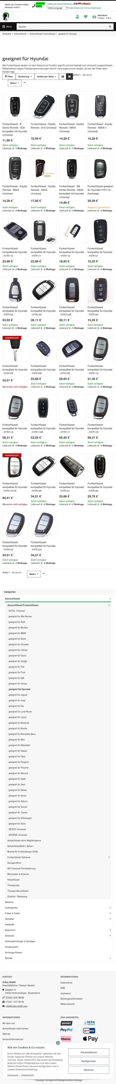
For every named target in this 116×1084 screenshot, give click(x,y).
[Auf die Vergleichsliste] (17, 97)
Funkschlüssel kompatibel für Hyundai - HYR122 (100, 487)
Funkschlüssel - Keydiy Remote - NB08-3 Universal (100, 127)
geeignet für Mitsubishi (19, 745)
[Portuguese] (84, 4)
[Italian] (82, 4)
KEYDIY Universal (17, 829)
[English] (75, 4)
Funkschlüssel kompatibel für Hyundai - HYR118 (100, 428)
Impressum (65, 993)
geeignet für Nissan (18, 750)
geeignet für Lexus (17, 717)
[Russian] (87, 4)
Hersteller (9, 918)
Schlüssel (9, 935)
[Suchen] (110, 26)
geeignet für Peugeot (19, 761)
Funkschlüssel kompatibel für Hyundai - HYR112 (71, 252)
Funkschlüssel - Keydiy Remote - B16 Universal (43, 125)
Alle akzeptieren (89, 1052)
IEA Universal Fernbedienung (21, 868)
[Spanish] (89, 4)
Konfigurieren (89, 1061)
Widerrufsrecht (67, 1003)
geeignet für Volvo (17, 823)
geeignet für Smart (17, 795)
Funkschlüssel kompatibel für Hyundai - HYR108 (43, 369)
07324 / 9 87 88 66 (15, 997)
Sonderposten (11, 946)
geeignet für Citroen (18, 649)
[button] (77, 17)
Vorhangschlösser (13, 952)
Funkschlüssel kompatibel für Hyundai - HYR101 (100, 252)
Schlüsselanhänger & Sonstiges (20, 941)
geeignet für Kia (16, 705)
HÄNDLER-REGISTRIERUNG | (60, 4)
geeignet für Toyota (18, 812)
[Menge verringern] (5, 155)
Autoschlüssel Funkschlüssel (22, 605)
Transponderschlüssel (17, 890)
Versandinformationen (12, 1039)
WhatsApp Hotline (40, 4)
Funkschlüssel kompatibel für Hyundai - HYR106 (14, 369)
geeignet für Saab (17, 778)
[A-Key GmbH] (5, 16)
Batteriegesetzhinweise (71, 998)
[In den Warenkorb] (23, 155)
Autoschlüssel (12, 598)
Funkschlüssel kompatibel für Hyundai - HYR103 (43, 310)
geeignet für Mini (17, 739)
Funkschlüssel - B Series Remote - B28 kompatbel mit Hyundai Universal (14, 129)
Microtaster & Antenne (18, 873)
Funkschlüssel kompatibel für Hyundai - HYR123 (14, 545)
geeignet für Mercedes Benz (22, 733)
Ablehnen (89, 1070)
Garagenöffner (14, 862)
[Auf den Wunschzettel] (25, 97)
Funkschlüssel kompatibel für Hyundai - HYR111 (43, 252)
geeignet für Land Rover (20, 711)
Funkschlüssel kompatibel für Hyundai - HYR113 (100, 369)
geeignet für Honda (18, 683)
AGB (62, 987)
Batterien (9, 902)
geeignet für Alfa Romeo (20, 616)
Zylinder (9, 958)
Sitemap (6, 1033)
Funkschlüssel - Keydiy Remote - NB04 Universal (71, 127)
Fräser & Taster (12, 913)
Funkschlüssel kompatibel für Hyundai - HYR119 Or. (14, 487)
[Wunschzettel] (85, 17)
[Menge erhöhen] (15, 155)
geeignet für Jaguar (18, 694)
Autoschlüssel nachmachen (15, 1028)
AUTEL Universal (17, 610)
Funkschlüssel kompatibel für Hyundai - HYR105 (100, 310)
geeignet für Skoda (18, 789)
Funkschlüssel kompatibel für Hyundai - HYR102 (14, 310)
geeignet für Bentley (18, 627)
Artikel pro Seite (45, 76)
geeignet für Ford (17, 672)
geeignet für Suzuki (18, 806)
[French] (77, 4)
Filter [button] (10, 76)
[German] (79, 4)
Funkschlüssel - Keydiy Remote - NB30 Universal (43, 189)
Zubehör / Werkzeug (17, 896)
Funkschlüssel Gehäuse (18, 857)
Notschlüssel (13, 879)
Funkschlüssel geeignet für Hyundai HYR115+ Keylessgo (100, 189)
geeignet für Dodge (18, 661)
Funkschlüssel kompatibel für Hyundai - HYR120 (43, 487)
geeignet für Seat (17, 784)
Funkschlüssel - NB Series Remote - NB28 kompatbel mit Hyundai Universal (71, 191)
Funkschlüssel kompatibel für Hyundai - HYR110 (14, 252)
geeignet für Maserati (19, 722)
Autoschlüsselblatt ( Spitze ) (20, 845)
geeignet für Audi (17, 621)
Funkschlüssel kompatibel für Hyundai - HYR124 (43, 545)
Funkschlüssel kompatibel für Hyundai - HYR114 (14, 428)
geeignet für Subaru (18, 801)
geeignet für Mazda (18, 728)
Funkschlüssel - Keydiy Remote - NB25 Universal (14, 189)
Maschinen (10, 930)
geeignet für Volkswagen (20, 817)
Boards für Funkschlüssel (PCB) (22, 851)
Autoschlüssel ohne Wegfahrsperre (24, 840)
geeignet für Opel (17, 756)
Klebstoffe (9, 924)
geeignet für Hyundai (19, 689)
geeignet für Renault (18, 773)
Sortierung (23, 76)
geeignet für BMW (17, 633)
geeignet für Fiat (16, 666)
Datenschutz (66, 982)
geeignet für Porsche (19, 767)
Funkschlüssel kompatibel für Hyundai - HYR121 (71, 487)
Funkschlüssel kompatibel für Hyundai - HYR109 (71, 369)
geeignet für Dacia (17, 655)
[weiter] (24, 82)
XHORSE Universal (18, 834)
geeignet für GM (16, 677)
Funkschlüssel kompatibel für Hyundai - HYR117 (71, 428)
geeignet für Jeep (17, 700)
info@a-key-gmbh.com (16, 1006)
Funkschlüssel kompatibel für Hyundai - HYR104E (71, 310)
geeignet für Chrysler (19, 644)
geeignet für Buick (17, 638)
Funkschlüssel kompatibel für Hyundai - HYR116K (43, 428)
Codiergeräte (11, 907)
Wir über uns (8, 1023)
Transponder (13, 885)
